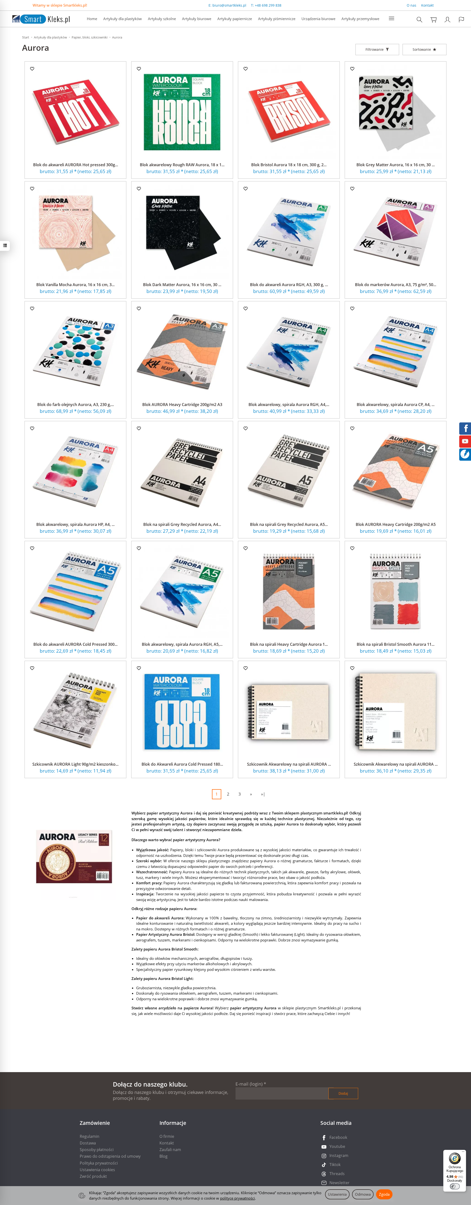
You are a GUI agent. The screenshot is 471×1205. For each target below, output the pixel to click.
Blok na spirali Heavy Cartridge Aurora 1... (289, 644)
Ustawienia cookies (97, 1169)
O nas (411, 5)
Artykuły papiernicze (234, 18)
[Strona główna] (36, 18)
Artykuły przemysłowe (360, 18)
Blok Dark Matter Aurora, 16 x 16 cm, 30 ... (182, 284)
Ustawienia (337, 1194)
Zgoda (384, 1194)
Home (92, 18)
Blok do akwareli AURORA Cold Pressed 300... (75, 644)
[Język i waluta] (461, 19)
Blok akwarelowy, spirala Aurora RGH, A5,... (182, 644)
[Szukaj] (419, 19)
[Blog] (464, 453)
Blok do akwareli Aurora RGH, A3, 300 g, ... (289, 284)
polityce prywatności (237, 1198)
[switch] (455, 1186)
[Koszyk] (433, 19)
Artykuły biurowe (196, 18)
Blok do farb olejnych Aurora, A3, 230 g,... (75, 404)
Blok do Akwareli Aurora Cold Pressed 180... (182, 764)
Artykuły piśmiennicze (276, 18)
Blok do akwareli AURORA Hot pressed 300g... (75, 164)
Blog (163, 1156)
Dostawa (88, 1143)
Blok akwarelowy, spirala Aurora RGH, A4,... (289, 404)
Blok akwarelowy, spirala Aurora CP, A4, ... (395, 404)
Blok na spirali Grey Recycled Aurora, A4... (182, 524)
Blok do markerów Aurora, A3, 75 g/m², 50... (395, 284)
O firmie (166, 1136)
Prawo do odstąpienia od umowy (110, 1156)
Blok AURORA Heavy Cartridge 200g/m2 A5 (396, 524)
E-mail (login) (249, 1084)
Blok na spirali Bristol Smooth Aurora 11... (395, 644)
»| (263, 794)
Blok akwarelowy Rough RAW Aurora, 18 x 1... (182, 164)
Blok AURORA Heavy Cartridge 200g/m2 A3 (182, 404)
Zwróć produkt (93, 1176)
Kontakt (427, 5)
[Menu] (463, 1153)
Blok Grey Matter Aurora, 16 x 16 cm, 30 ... (395, 164)
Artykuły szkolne (162, 18)
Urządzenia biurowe (318, 18)
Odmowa (363, 1194)
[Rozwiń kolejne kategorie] (391, 19)
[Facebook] (465, 427)
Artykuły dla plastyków (122, 18)
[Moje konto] (447, 19)
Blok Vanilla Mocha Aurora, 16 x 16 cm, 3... (75, 284)
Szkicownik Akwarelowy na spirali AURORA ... (289, 764)
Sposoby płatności (97, 1149)
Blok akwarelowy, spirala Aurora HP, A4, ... (75, 524)
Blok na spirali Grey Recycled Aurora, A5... (289, 524)
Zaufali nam (170, 1149)
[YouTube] (465, 440)
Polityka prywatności (99, 1163)
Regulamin (89, 1136)
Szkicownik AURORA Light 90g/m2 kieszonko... (75, 764)
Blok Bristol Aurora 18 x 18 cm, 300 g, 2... (289, 164)
